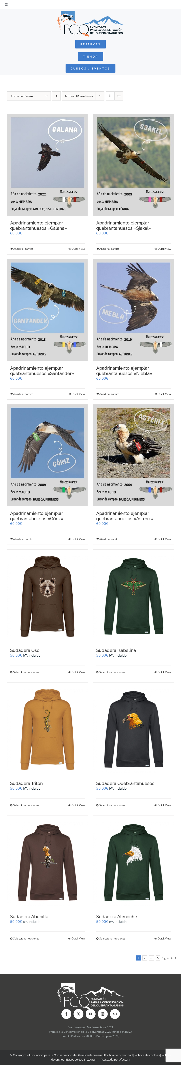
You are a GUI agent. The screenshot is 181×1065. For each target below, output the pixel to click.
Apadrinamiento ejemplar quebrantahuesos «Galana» (38, 225)
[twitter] (78, 1014)
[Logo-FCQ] (90, 12)
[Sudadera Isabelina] (133, 596)
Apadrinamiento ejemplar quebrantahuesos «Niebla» (124, 370)
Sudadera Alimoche (116, 916)
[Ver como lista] (119, 96)
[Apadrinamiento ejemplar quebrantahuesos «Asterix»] (133, 455)
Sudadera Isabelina (116, 650)
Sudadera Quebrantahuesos (125, 783)
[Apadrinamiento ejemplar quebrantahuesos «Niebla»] (133, 310)
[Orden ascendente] (56, 96)
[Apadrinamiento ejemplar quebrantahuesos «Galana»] (47, 165)
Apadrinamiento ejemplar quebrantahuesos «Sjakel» (123, 225)
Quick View (78, 249)
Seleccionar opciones (26, 672)
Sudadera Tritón (26, 783)
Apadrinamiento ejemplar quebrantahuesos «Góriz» (36, 516)
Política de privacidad (118, 1055)
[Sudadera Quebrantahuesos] (133, 729)
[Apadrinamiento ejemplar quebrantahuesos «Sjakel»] (133, 165)
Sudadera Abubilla (29, 916)
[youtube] (91, 1014)
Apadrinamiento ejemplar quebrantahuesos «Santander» (42, 370)
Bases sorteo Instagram (81, 1059)
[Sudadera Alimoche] (133, 862)
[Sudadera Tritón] (47, 729)
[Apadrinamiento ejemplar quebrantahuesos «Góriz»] (47, 455)
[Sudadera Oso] (47, 596)
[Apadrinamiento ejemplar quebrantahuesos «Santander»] (47, 310)
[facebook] (66, 1014)
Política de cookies (147, 1055)
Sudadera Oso (25, 650)
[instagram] (103, 1014)
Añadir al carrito (23, 249)
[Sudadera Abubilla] (47, 862)
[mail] (115, 1014)
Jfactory (124, 1059)
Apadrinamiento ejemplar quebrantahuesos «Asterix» (124, 516)
